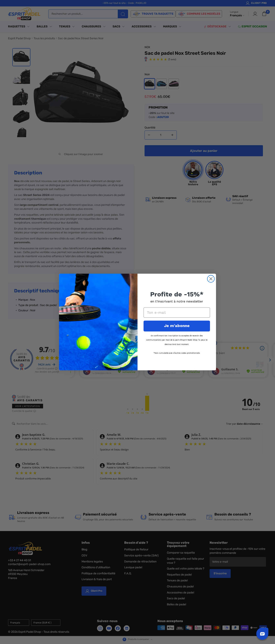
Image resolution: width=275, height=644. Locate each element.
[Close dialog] (210, 278)
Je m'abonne (177, 325)
